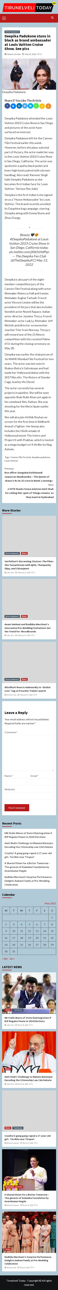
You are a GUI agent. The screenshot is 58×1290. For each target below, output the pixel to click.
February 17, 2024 (26, 695)
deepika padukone (41, 457)
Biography (9, 1187)
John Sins (10, 572)
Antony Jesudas (14, 54)
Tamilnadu (17, 1010)
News (24, 553)
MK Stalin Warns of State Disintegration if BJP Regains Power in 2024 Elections (28, 835)
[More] (48, 106)
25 (21, 944)
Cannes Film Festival (20, 457)
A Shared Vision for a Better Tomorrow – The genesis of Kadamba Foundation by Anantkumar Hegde (27, 867)
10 (13, 930)
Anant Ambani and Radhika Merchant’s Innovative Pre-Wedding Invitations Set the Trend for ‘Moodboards (28, 628)
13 (37, 930)
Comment (11, 732)
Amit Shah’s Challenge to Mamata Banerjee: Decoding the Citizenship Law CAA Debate (29, 845)
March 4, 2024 (25, 1267)
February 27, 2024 (24, 572)
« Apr (5, 958)
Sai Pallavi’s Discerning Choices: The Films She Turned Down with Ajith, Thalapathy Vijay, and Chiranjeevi (29, 565)
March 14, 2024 (23, 1084)
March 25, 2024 (23, 1025)
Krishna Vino (11, 695)
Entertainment (12, 32)
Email (35, 775)
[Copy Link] (42, 106)
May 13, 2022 (30, 54)
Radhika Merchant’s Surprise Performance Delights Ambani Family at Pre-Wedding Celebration (28, 881)
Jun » (12, 958)
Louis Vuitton (11, 460)
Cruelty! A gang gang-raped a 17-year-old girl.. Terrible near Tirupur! (28, 855)
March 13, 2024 (28, 1143)
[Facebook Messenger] (13, 106)
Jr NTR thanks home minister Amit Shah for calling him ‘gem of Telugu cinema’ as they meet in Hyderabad (29, 491)
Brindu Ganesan (13, 1143)
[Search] (52, 18)
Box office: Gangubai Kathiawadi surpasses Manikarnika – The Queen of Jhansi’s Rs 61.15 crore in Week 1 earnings (29, 474)
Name (9, 775)
